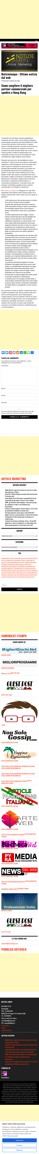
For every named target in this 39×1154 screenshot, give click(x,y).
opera (6, 573)
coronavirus (18, 560)
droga (4, 562)
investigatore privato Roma (26, 566)
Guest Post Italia (6, 932)
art (11, 558)
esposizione (20, 562)
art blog (16, 558)
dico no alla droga (28, 560)
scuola (9, 577)
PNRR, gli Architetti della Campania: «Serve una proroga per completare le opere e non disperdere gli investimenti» (20, 504)
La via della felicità (29, 569)
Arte (22, 558)
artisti (34, 558)
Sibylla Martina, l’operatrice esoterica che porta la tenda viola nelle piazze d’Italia (21, 491)
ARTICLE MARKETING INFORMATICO (11, 768)
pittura (7, 575)
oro (17, 573)
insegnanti (13, 564)
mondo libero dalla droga (13, 571)
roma (3, 577)
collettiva (10, 560)
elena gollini (11, 562)
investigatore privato (24, 564)
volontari (30, 577)
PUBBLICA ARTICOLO (13, 949)
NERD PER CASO (15, 673)
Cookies (3, 1028)
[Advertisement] (19, 19)
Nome (3, 388)
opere (12, 573)
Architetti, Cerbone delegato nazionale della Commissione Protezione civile (21, 495)
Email (3, 395)
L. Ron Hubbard (18, 569)
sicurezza (16, 577)
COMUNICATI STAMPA (14, 636)
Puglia (21, 575)
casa (3, 560)
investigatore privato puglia (9, 566)
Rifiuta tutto (19, 1150)
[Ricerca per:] (19, 585)
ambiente (4, 558)
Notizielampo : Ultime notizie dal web (19, 76)
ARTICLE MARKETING (13, 479)
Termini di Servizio (6, 1030)
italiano (10, 569)
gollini (6, 564)
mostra (24, 571)
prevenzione (14, 575)
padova (22, 573)
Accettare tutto (19, 1140)
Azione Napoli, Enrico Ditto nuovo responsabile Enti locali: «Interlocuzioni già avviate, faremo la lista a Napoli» (20, 499)
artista (28, 558)
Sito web (4, 402)
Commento (4, 365)
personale (29, 573)
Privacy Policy (5, 1025)
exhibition (28, 562)
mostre (31, 571)
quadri (27, 575)
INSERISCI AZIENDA (23, 889)
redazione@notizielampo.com (9, 943)
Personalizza (19, 1145)
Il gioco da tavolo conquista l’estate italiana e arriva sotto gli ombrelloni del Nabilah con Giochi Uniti (21, 510)
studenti (23, 577)
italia (3, 569)
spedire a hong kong (11, 190)
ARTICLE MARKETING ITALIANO (9, 806)
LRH (3, 571)
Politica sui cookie (12, 1136)
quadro (34, 575)
